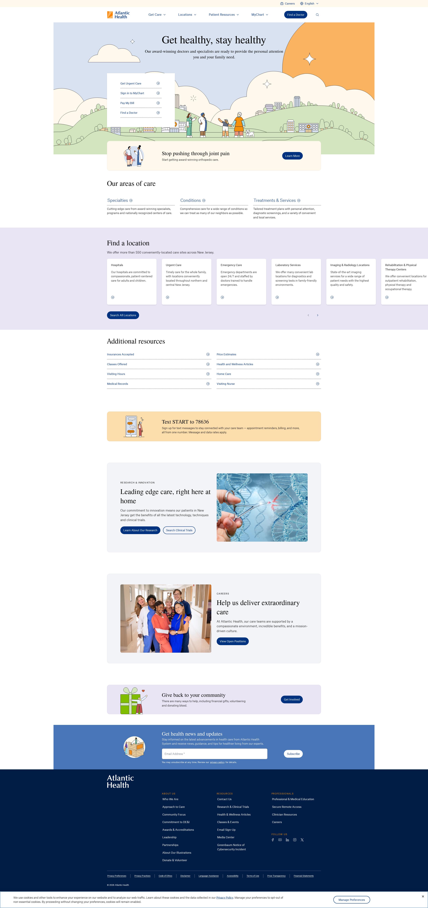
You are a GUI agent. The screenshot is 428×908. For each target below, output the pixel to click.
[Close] (422, 896)
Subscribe (293, 753)
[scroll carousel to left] (308, 315)
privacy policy (217, 762)
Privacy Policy (224, 897)
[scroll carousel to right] (317, 315)
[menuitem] (287, 3)
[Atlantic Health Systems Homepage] (120, 781)
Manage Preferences (352, 899)
